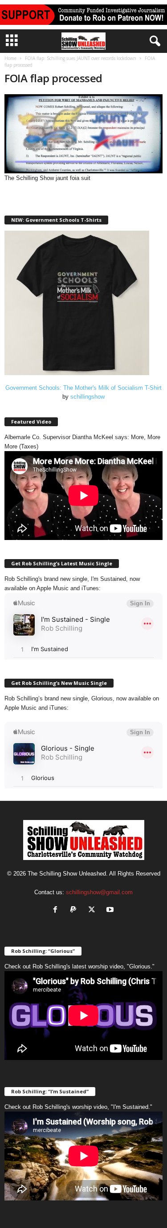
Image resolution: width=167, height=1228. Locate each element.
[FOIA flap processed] (83, 133)
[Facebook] (57, 910)
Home (10, 58)
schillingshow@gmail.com (99, 892)
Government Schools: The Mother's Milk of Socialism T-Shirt (83, 387)
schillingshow (87, 396)
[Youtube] (111, 910)
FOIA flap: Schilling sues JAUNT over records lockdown (80, 58)
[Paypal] (75, 910)
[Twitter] (94, 910)
